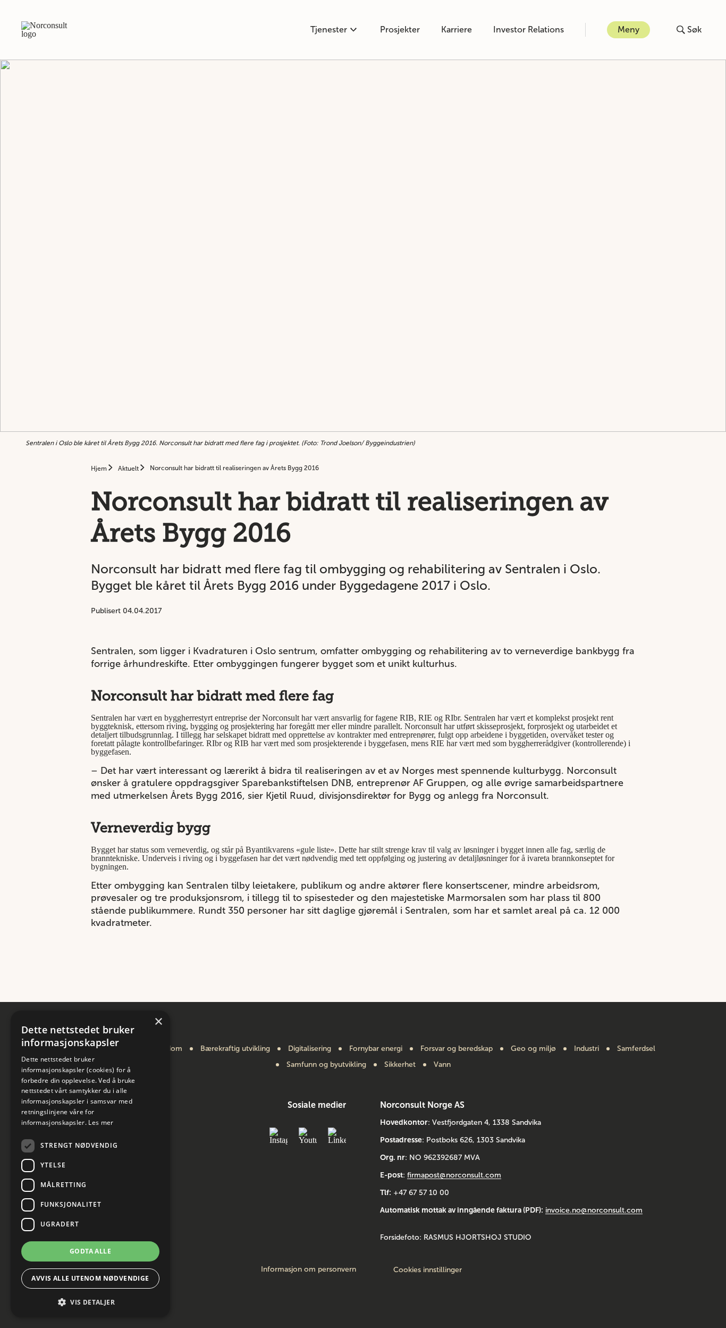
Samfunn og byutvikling (326, 1064)
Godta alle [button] (90, 1251)
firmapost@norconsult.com (454, 1175)
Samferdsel (636, 1049)
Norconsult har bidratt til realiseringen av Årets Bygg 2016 (234, 468)
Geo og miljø (533, 1049)
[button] (90, 1301)
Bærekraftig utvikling (235, 1049)
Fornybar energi (375, 1049)
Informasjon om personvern (308, 1269)
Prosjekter (400, 29)
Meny (628, 29)
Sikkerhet (400, 1064)
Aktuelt (129, 468)
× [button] (158, 1022)
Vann (442, 1064)
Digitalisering (309, 1049)
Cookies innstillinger (427, 1269)
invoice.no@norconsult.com (594, 1210)
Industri (586, 1049)
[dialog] (90, 1163)
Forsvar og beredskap (456, 1049)
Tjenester (328, 29)
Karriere (456, 29)
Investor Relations (528, 29)
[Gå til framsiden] (50, 29)
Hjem (99, 468)
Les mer (100, 1122)
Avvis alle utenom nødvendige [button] (90, 1278)
